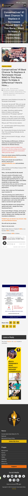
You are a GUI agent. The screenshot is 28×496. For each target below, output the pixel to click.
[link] (19, 2)
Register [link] (9, 341)
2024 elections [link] (6, 90)
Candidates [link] (21, 90)
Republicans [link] (12, 93)
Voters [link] (13, 95)
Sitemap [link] (14, 488)
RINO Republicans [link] (19, 93)
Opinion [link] (4, 66)
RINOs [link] (4, 95)
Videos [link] (9, 66)
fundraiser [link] (5, 91)
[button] (10, 322)
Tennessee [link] (9, 95)
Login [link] (14, 341)
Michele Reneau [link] (19, 91)
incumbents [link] (11, 91)
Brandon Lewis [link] (14, 90)
